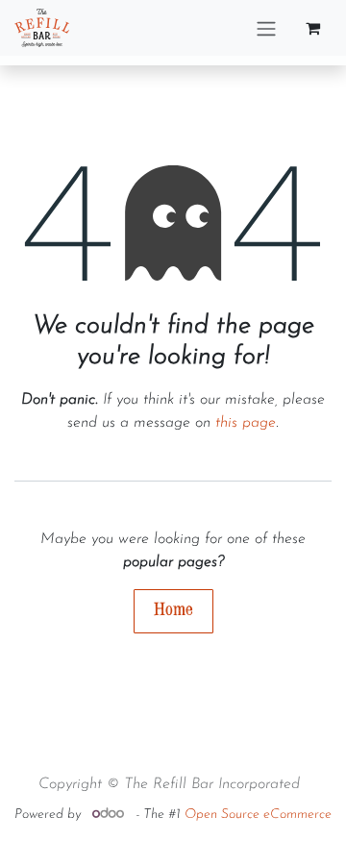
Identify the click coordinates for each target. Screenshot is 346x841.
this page (245, 423)
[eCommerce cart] (312, 28)
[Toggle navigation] (266, 28)
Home (173, 610)
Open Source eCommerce (258, 814)
